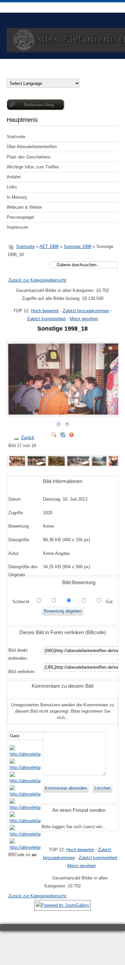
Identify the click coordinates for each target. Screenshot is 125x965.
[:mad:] (25, 820)
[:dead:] (25, 847)
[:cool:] (25, 767)
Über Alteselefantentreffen (32, 146)
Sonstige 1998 (77, 246)
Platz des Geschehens (29, 156)
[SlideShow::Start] (58, 422)
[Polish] (42, 74)
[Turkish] (69, 74)
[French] (29, 74)
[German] (9, 74)
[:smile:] (25, 754)
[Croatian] (16, 74)
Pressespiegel (20, 217)
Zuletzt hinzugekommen (86, 310)
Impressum (17, 227)
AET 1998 (49, 246)
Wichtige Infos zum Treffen (33, 166)
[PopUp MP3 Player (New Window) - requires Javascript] (36, 108)
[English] (22, 74)
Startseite (16, 136)
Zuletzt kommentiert (46, 318)
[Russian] (56, 74)
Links (12, 186)
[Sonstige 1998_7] (78, 464)
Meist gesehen (84, 318)
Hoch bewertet (45, 310)
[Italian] (36, 74)
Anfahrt (14, 176)
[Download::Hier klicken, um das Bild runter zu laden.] (62, 433)
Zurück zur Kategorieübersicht (37, 280)
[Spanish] (62, 74)
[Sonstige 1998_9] (115, 464)
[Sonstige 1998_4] (17, 464)
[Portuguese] (49, 74)
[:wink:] (25, 794)
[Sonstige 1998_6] (56, 464)
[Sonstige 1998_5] (36, 464)
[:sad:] (25, 834)
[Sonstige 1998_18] (64, 412)
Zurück (27, 437)
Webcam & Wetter (24, 207)
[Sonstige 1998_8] (99, 464)
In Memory (17, 197)
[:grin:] (25, 780)
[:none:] (25, 807)
